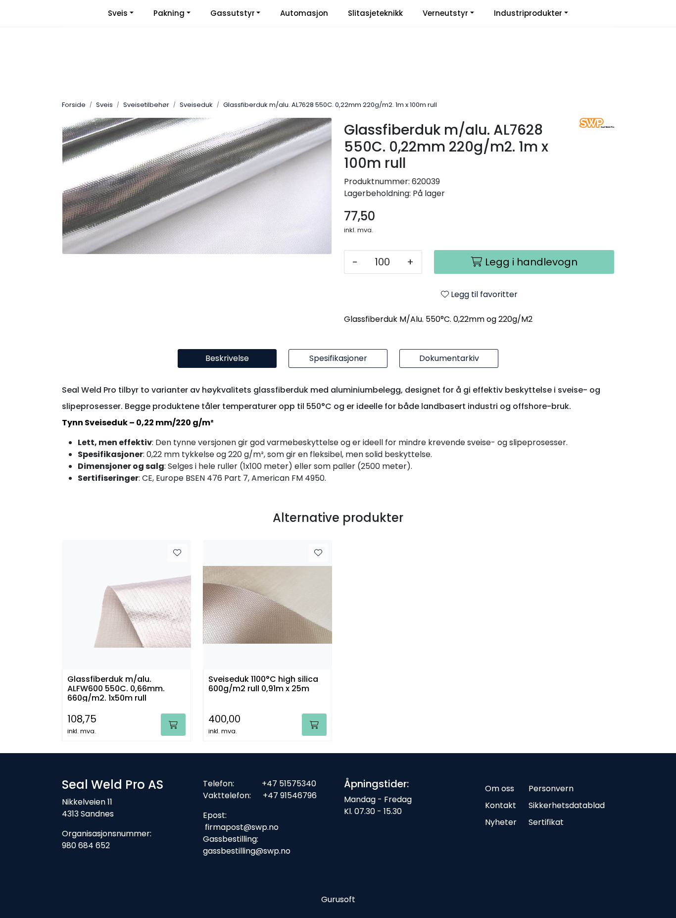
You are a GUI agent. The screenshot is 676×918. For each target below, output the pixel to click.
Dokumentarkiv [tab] (449, 358)
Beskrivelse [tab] (227, 358)
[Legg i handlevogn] (173, 725)
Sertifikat (546, 822)
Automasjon (304, 13)
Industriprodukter (528, 13)
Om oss (499, 788)
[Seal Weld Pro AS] (596, 123)
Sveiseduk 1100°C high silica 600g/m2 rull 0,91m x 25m (263, 684)
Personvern (551, 788)
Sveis (118, 13)
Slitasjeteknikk (375, 13)
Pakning (169, 13)
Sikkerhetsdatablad (567, 805)
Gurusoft (338, 899)
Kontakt (500, 805)
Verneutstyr (445, 13)
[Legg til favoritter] (177, 553)
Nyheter (501, 822)
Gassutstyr (232, 13)
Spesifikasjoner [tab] (338, 358)
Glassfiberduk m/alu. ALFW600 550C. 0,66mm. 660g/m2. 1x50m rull (116, 688)
